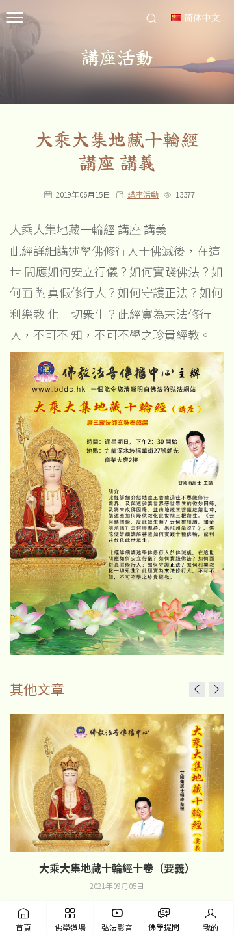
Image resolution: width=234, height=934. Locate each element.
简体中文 (200, 18)
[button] (216, 689)
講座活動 (143, 194)
